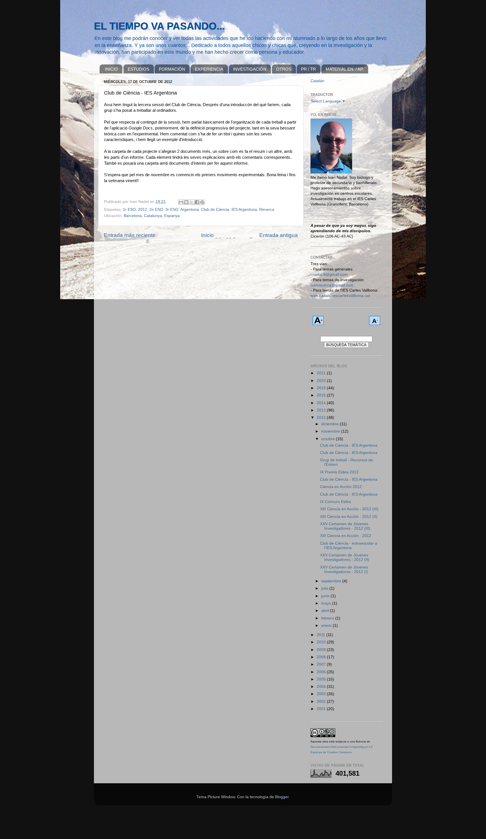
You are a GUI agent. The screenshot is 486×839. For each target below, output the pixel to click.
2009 (322, 650)
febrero (328, 618)
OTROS (283, 69)
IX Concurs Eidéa (335, 502)
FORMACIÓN (172, 69)
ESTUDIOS (138, 69)
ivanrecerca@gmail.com (332, 285)
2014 (322, 403)
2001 (322, 709)
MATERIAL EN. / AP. (345, 69)
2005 (322, 679)
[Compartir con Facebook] (197, 202)
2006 (322, 672)
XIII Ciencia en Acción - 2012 (345, 536)
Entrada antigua (278, 235)
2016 (322, 388)
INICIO (111, 69)
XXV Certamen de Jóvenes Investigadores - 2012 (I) (344, 569)
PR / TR (308, 69)
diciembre (330, 424)
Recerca (266, 209)
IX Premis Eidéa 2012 (339, 472)
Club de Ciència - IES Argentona (348, 445)
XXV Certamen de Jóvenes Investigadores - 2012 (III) (345, 526)
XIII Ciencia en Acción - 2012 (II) (348, 516)
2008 (322, 657)
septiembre (331, 581)
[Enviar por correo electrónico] (181, 202)
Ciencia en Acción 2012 (341, 487)
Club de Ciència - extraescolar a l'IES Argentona (348, 545)
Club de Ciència (215, 209)
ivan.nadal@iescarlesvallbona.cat (340, 296)
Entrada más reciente (130, 235)
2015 (322, 395)
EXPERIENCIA (209, 69)
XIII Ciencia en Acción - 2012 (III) (349, 509)
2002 (322, 701)
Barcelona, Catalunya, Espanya (152, 216)
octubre (328, 439)
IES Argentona (244, 209)
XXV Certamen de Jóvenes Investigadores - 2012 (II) (344, 557)
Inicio (207, 235)
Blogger (282, 797)
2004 (322, 686)
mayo (326, 603)
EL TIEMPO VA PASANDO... (159, 26)
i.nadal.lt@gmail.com (329, 274)
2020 (322, 381)
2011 (321, 635)
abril (325, 610)
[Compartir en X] (191, 202)
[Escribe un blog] (186, 202)
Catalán (317, 81)
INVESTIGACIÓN (249, 69)
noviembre (331, 431)
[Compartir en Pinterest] (202, 202)
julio (325, 588)
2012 (142, 209)
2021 (322, 373)
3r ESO (171, 209)
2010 (322, 642)
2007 (322, 664)
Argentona (189, 209)
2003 (322, 694)
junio (326, 596)
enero (327, 625)
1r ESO (129, 209)
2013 (322, 410)
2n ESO (156, 209)
